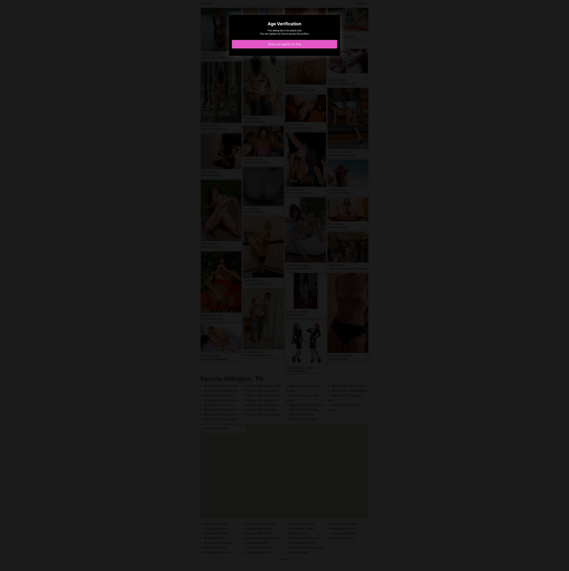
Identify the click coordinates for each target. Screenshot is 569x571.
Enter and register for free (284, 44)
